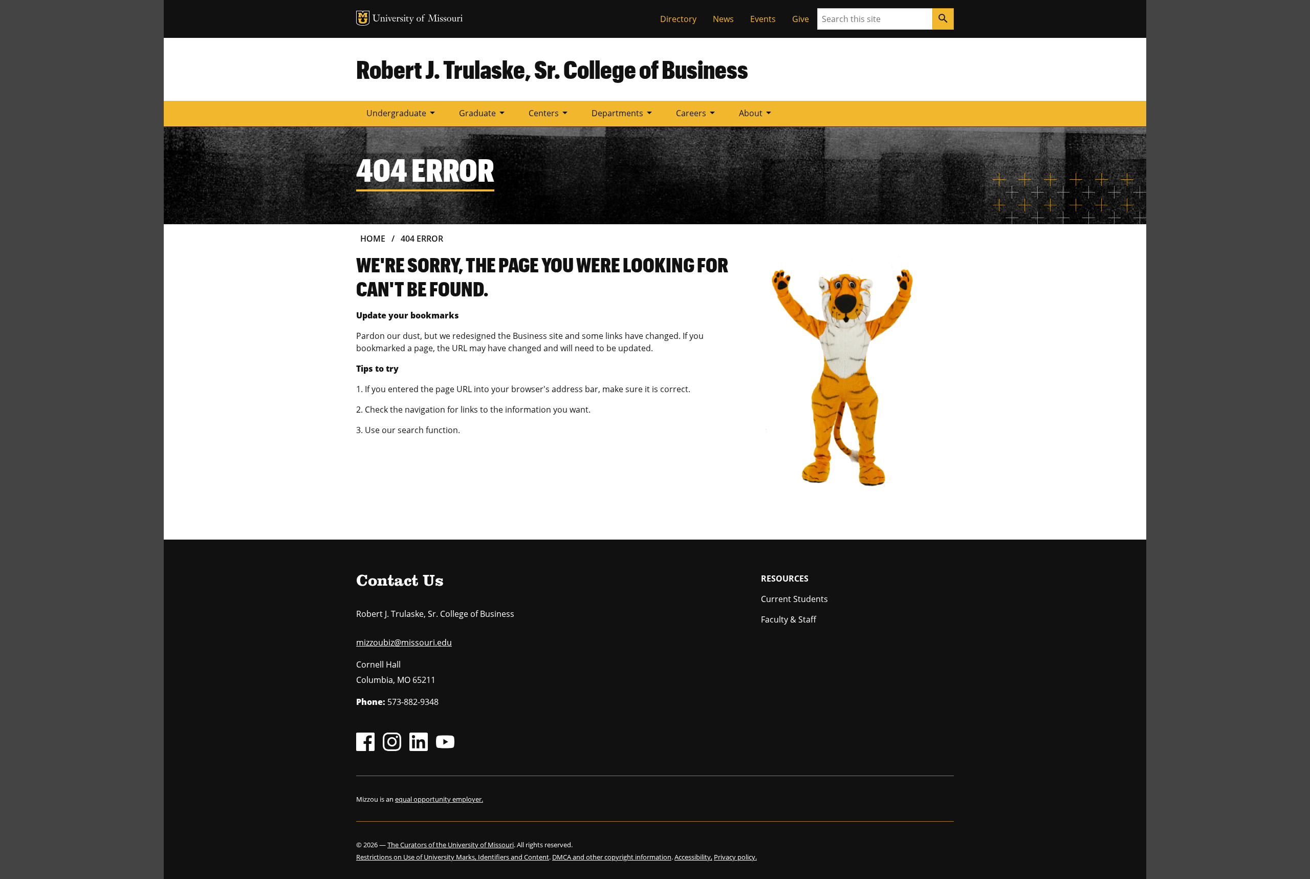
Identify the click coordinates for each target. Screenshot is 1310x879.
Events (763, 19)
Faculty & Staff (788, 619)
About (757, 112)
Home (372, 238)
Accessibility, (693, 857)
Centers (550, 112)
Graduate (483, 112)
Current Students (794, 599)
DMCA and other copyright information (611, 857)
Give (800, 19)
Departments (624, 112)
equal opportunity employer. (439, 799)
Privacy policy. (735, 857)
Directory (678, 19)
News (723, 19)
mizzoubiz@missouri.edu (404, 642)
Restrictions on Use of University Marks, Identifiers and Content (452, 857)
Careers (697, 112)
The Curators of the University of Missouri (450, 844)
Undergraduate (402, 112)
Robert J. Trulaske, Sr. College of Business (552, 69)
